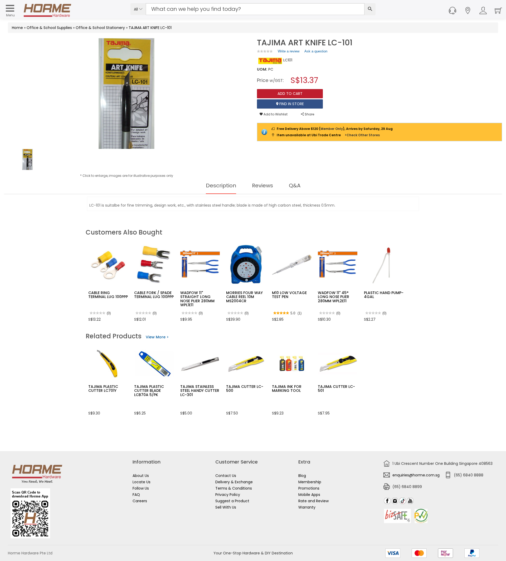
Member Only (331, 128)
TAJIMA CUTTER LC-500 (244, 388)
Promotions (308, 488)
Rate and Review (313, 501)
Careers (140, 501)
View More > (157, 337)
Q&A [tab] (294, 185)
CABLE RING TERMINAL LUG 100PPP (108, 294)
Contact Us (225, 475)
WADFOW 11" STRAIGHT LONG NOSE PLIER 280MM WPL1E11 (197, 299)
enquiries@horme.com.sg (416, 475)
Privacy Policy (227, 494)
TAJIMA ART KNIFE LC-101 (150, 27)
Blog (302, 475)
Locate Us (141, 482)
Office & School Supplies (49, 27)
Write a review (288, 52)
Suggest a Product (232, 501)
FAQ (136, 494)
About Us (141, 475)
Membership (309, 482)
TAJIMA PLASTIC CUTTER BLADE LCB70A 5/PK (149, 390)
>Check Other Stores (362, 135)
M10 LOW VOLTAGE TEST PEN (289, 294)
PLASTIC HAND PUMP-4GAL (383, 294)
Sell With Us (225, 507)
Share (309, 114)
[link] (265, 51)
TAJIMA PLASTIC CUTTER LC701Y (103, 388)
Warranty (306, 507)
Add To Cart (290, 93)
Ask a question (315, 51)
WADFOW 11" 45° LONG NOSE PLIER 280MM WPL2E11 (333, 297)
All (136, 9)
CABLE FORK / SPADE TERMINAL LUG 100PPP (154, 294)
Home (17, 27)
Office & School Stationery (100, 27)
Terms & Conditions (233, 488)
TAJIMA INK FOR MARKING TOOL (286, 388)
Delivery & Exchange (234, 482)
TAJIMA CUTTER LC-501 (336, 388)
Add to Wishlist (275, 114)
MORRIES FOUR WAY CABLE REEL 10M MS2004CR (244, 297)
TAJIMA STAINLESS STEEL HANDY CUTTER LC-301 (199, 390)
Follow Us (141, 488)
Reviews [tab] (262, 185)
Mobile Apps (309, 494)
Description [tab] (221, 185)
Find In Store (291, 103)
